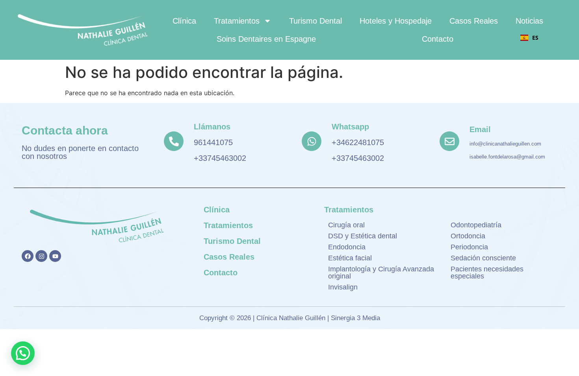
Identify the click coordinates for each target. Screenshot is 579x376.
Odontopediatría (476, 225)
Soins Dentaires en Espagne (266, 39)
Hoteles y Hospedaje (396, 21)
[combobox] (529, 38)
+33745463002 (220, 158)
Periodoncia (469, 247)
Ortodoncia (468, 236)
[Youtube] (55, 256)
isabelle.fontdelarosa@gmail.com (507, 157)
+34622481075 (358, 142)
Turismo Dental (315, 21)
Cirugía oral (346, 225)
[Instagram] (41, 256)
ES (535, 37)
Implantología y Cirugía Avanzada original (381, 272)
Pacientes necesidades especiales (487, 272)
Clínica (184, 21)
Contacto (437, 39)
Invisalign (343, 287)
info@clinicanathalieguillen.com (505, 144)
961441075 (213, 142)
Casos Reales (473, 21)
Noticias (529, 21)
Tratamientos (237, 21)
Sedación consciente (483, 258)
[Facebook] (27, 256)
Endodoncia (347, 247)
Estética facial (350, 258)
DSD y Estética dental (362, 236)
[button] (23, 353)
